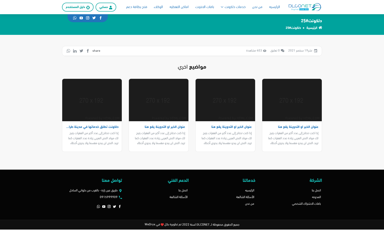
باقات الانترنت (204, 7)
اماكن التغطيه (179, 7)
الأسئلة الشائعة (245, 197)
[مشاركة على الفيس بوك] (88, 51)
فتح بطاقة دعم (136, 7)
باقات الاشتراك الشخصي (306, 204)
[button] (120, 207)
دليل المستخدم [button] (75, 7)
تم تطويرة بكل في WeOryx (163, 224)
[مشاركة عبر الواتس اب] (68, 51)
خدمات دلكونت (235, 7)
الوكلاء (158, 7)
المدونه (316, 197)
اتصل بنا (316, 190)
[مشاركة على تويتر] (81, 51)
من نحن (257, 7)
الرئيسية (311, 28)
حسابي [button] (103, 7)
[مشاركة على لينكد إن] (75, 51)
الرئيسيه (274, 7)
